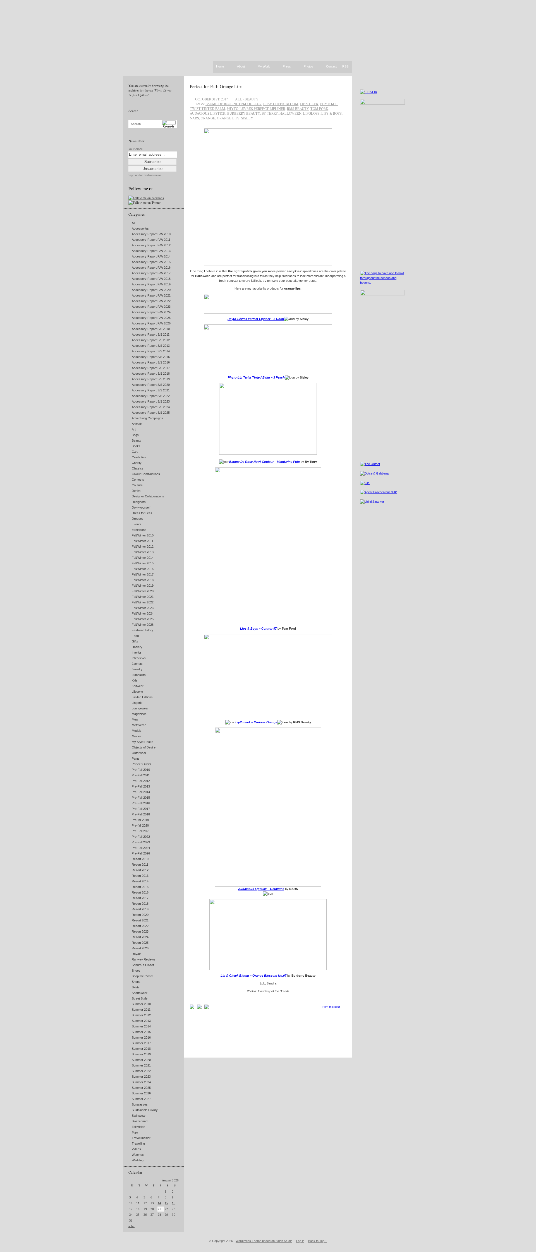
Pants (136, 758)
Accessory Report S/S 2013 (151, 345)
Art (134, 429)
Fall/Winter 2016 (143, 568)
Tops (135, 1132)
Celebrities (139, 457)
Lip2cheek (309, 104)
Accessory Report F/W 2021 (151, 295)
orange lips (228, 118)
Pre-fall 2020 (140, 825)
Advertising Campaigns (147, 418)
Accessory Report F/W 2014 (151, 256)
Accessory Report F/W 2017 (151, 273)
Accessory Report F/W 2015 (151, 262)
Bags (135, 435)
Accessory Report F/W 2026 (151, 323)
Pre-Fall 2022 (141, 836)
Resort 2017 (140, 898)
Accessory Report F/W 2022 (151, 301)
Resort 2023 (140, 931)
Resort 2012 (140, 870)
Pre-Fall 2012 (141, 781)
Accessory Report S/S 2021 (151, 390)
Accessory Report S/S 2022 (151, 396)
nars (194, 118)
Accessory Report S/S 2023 (151, 401)
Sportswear (139, 993)
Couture (137, 485)
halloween (290, 113)
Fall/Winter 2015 (143, 563)
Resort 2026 (140, 948)
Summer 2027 (141, 1099)
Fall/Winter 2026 (143, 624)
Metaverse (139, 725)
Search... (137, 124)
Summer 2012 (141, 1015)
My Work (264, 66)
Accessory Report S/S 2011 (150, 334)
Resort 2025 (140, 942)
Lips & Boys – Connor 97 (258, 628)
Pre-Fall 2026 (141, 853)
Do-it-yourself (141, 507)
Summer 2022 (141, 1071)
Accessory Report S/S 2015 (151, 356)
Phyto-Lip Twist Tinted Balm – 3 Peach (256, 377)
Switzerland (139, 1121)
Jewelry (137, 669)
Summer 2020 (141, 1059)
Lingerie (137, 702)
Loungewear (140, 708)
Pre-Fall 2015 (141, 797)
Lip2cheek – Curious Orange (256, 722)
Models (137, 730)
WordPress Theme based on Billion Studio (264, 1241)
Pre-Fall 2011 (141, 775)
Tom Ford (319, 108)
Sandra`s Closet (143, 965)
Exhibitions (139, 529)
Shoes (136, 970)
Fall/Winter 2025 (143, 619)
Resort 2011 (140, 864)
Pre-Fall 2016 (141, 803)
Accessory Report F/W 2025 (151, 317)
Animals (137, 423)
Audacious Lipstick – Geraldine (261, 888)
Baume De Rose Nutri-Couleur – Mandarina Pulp (264, 461)
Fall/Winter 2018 (143, 580)
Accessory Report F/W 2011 (151, 239)
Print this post (331, 1006)
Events (136, 524)
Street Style (139, 998)
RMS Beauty (298, 108)
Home (220, 66)
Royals (136, 953)
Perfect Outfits (141, 764)
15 (166, 1203)
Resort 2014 (140, 881)
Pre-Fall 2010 (141, 769)
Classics (137, 468)
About (241, 66)
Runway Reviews (143, 959)
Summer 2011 (141, 1009)
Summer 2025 (141, 1087)
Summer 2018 (141, 1048)
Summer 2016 (141, 1037)
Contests (138, 479)
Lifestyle (137, 691)
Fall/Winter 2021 (143, 596)
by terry (270, 113)
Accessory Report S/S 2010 (151, 329)
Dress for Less (142, 513)
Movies (137, 736)
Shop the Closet (142, 976)
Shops (136, 981)
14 (159, 1203)
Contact (331, 66)
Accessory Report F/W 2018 (151, 278)
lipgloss (311, 113)
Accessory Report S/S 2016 (151, 362)
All (133, 223)
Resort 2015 (140, 887)
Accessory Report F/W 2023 (151, 306)
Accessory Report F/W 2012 (151, 245)
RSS (345, 66)
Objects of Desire (143, 747)
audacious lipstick (208, 113)
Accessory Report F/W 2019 (151, 284)
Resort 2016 (140, 892)
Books (136, 446)
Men (135, 719)
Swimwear (139, 1115)
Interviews (139, 658)
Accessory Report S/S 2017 (151, 368)
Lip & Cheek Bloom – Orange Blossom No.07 (253, 975)
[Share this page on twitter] (206, 1008)
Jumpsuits (139, 674)
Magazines (139, 714)
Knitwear (137, 686)
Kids (135, 680)
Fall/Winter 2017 (143, 574)
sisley (247, 118)
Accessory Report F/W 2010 (151, 234)
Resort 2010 (140, 859)
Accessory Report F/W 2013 (151, 250)
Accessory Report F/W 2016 (151, 267)
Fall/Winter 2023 (143, 608)
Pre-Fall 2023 (141, 842)
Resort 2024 (140, 937)
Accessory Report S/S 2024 (151, 407)
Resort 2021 (140, 920)
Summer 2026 (141, 1093)
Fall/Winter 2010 (143, 535)
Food (135, 635)
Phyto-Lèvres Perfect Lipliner (256, 108)
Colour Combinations (146, 474)
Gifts (135, 641)
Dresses (137, 518)
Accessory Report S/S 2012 (151, 340)
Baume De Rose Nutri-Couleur (233, 104)
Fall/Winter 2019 (143, 585)
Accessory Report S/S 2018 (151, 373)
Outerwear (139, 753)
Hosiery (137, 647)
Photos (308, 66)
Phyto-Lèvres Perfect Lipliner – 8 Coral (256, 319)
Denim (136, 490)
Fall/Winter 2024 (143, 613)
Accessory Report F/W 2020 (151, 290)
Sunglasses (140, 1104)
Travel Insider (141, 1138)
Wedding (137, 1160)
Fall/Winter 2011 (142, 541)
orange (208, 118)
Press (287, 66)
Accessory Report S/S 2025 (151, 412)
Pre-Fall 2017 (141, 808)
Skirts (136, 987)
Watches (138, 1154)
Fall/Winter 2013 (143, 552)
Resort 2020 (140, 914)
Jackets (137, 663)
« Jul (131, 1226)
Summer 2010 (141, 1004)
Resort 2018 (140, 903)
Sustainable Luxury (145, 1110)
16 (173, 1203)
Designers (139, 502)
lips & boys (331, 113)
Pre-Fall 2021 (141, 831)
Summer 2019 (141, 1054)
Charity (137, 462)
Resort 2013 (140, 875)
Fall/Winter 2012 (143, 546)
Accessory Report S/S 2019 (151, 379)
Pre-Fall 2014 (141, 792)
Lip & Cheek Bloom (280, 104)
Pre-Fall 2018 (141, 814)
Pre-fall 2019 (140, 820)
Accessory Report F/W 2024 (151, 312)
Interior (136, 652)
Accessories (140, 228)
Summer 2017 (141, 1043)
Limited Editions (142, 697)
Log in (300, 1241)
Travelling (138, 1143)
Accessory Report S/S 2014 (151, 351)
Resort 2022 (140, 926)
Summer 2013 (141, 1020)
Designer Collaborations (148, 496)
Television (138, 1126)
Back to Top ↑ (317, 1241)
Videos (136, 1149)
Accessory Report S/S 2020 (151, 384)
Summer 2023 (141, 1076)
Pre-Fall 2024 (141, 847)
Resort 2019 (140, 909)
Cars (135, 451)
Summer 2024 (141, 1082)
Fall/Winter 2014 (143, 557)
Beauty (136, 440)
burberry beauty (243, 113)
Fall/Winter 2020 (143, 591)
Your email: (135, 149)
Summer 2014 (141, 1026)
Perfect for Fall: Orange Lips (216, 86)
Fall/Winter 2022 (143, 602)
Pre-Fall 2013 (141, 786)
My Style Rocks (142, 741)
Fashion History (142, 630)
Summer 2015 (141, 1032)
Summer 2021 (141, 1065)
